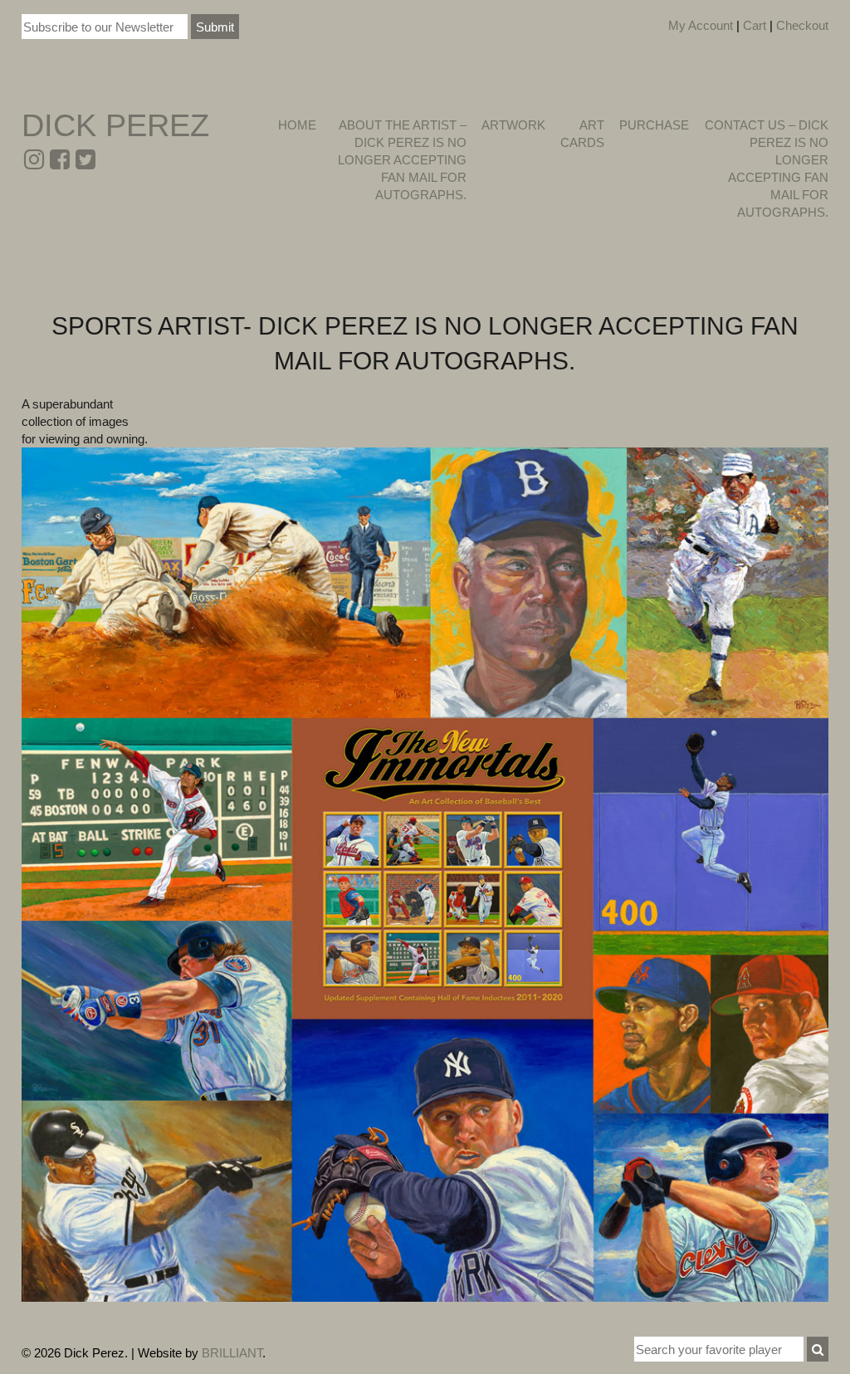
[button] (817, 1349)
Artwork (513, 125)
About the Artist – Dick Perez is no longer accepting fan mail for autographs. (402, 160)
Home (297, 125)
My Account (700, 25)
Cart (754, 25)
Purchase (654, 125)
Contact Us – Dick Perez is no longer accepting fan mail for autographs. (766, 168)
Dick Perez (115, 125)
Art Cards (582, 133)
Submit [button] (215, 27)
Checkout (802, 25)
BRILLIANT (232, 1353)
